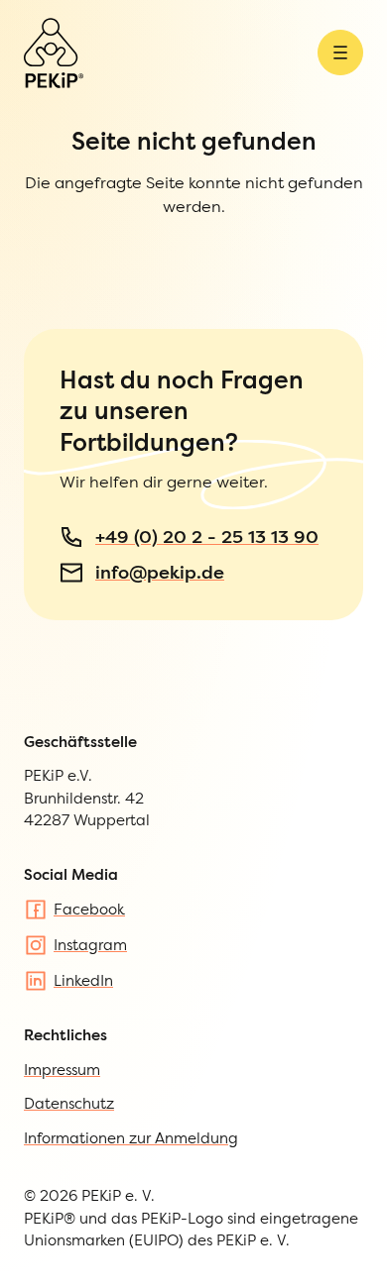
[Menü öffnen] (340, 52)
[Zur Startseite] (53, 53)
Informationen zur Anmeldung (131, 1137)
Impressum (62, 1069)
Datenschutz (69, 1103)
